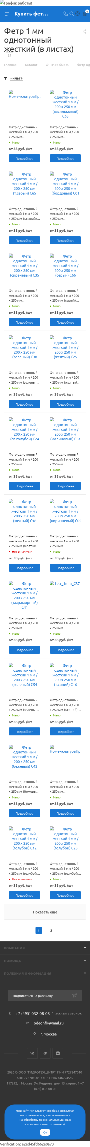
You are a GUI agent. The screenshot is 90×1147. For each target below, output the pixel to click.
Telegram (45, 1053)
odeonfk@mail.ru (49, 1022)
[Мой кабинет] (77, 14)
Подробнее (24, 158)
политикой (57, 1124)
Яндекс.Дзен (57, 1053)
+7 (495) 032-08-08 (33, 1013)
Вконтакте (32, 1053)
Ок (45, 1132)
